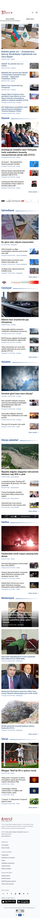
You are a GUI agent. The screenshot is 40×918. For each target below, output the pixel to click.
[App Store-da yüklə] (8, 901)
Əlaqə (3, 860)
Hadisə (5, 522)
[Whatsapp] (3, 893)
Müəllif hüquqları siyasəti (8, 881)
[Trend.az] (6, 12)
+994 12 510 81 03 (6, 834)
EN (16, 915)
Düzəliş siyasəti (5, 866)
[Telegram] (19, 893)
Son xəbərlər (5, 845)
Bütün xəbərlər (33, 192)
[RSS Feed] (27, 893)
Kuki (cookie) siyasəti (7, 884)
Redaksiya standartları (8, 863)
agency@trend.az (6, 836)
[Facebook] (7, 893)
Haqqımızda (4, 855)
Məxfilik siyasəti (6, 878)
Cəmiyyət (6, 288)
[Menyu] (37, 12)
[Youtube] (15, 893)
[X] (11, 893)
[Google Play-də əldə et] (23, 901)
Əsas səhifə (10, 19)
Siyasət (5, 118)
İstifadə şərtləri (5, 876)
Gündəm (6, 361)
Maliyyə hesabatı (6, 868)
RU (23, 915)
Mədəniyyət (7, 598)
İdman (4, 739)
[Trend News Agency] (6, 819)
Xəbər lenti (30, 19)
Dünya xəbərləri (9, 440)
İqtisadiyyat (7, 210)
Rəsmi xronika (5, 848)
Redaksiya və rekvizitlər (8, 857)
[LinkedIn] (23, 893)
